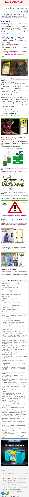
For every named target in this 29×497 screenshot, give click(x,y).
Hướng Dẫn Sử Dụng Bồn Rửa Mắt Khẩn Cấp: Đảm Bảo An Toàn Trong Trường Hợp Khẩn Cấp (13, 369)
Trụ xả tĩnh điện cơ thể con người (11, 305)
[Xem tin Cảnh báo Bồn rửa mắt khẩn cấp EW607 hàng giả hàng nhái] (14, 208)
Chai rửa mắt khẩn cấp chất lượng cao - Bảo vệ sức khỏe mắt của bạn (14, 394)
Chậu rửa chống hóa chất (9, 290)
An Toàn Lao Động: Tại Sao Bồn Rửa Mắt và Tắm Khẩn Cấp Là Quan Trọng (14, 415)
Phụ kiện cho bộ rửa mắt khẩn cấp (11, 303)
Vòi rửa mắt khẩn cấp (8, 307)
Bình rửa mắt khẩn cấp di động (10, 283)
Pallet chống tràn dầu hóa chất (10, 301)
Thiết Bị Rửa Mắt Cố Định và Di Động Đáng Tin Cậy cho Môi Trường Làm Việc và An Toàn (14, 383)
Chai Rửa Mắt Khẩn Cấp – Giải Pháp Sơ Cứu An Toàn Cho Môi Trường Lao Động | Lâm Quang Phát (14, 337)
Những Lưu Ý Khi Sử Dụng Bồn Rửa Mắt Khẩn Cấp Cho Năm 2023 (13, 401)
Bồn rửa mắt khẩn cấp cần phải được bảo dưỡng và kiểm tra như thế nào (13, 422)
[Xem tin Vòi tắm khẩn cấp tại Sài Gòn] (14, 235)
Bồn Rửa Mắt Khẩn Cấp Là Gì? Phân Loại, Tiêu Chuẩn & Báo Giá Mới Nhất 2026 (13, 332)
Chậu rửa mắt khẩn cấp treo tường (11, 294)
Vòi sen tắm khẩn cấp (8, 311)
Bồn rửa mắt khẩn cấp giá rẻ (9, 329)
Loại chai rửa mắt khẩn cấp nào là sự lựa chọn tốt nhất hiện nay (13, 429)
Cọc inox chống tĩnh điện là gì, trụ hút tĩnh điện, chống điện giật (13, 323)
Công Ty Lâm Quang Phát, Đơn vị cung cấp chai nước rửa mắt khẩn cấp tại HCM (14, 411)
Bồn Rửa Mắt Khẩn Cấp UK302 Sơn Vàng (13, 340)
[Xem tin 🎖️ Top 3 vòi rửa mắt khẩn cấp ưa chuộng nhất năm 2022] (14, 182)
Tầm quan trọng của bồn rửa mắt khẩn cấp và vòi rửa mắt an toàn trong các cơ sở (14, 357)
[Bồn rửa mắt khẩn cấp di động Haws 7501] (14, 453)
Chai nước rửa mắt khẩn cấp (10, 287)
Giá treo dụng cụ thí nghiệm (9, 298)
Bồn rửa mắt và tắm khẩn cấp (10, 285)
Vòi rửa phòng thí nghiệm (9, 309)
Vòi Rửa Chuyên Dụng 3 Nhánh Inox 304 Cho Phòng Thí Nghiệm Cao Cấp (14, 346)
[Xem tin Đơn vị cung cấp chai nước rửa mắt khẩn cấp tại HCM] (14, 158)
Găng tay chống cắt (7, 296)
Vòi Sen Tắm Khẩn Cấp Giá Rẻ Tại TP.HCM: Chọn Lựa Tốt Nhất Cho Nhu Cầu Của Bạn (14, 397)
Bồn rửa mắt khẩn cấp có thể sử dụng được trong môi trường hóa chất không (14, 319)
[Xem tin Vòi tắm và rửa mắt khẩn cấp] (14, 259)
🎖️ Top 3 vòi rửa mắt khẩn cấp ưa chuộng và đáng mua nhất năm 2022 (14, 433)
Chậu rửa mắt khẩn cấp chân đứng (11, 292)
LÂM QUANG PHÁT (14, 2)
